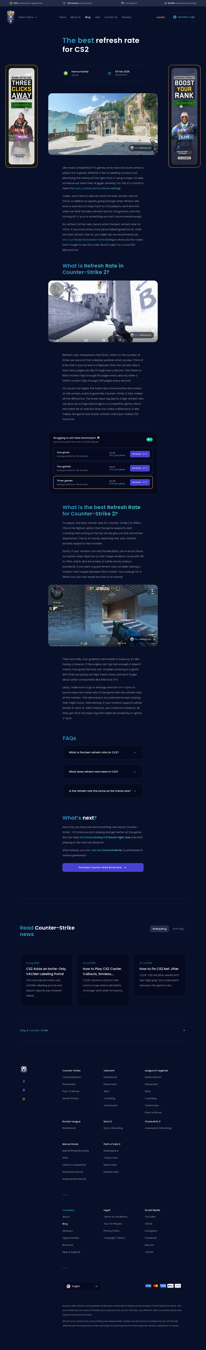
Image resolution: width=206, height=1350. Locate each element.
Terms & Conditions (115, 1216)
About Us (76, 17)
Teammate (110, 1105)
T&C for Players (113, 1223)
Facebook (151, 1238)
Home (62, 17)
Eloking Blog (159, 928)
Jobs (97, 17)
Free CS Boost (70, 1091)
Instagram (151, 1230)
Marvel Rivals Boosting (75, 1150)
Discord (149, 1245)
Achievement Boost (74, 1179)
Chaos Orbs (111, 1157)
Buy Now (139, 454)
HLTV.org (178, 928)
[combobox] (82, 1286)
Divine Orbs (110, 1164)
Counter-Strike (38, 1030)
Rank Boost (110, 1077)
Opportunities (70, 1238)
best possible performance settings (98, 188)
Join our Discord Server (106, 850)
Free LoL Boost (153, 1112)
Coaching (109, 1098)
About (66, 1216)
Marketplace (111, 1150)
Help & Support (71, 1252)
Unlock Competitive (74, 1164)
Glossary (126, 17)
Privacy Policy (111, 1230)
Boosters (67, 1245)
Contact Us (111, 17)
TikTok (148, 1223)
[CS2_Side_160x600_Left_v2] (21, 167)
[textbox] (82, 1286)
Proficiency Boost (72, 1172)
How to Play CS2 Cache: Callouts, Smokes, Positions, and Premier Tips (102, 971)
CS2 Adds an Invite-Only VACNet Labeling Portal (46, 971)
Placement (69, 1084)
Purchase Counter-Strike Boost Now (100, 867)
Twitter (149, 1252)
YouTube (150, 1216)
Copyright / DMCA (114, 1238)
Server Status (70, 1098)
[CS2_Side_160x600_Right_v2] (184, 167)
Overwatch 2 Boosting (158, 1128)
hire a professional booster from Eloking (88, 240)
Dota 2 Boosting (113, 1128)
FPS (94, 168)
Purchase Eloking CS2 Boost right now (105, 837)
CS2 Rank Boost (71, 1077)
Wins (106, 1091)
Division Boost (153, 1077)
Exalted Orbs (111, 1172)
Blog (87, 17)
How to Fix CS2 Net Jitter (159, 969)
